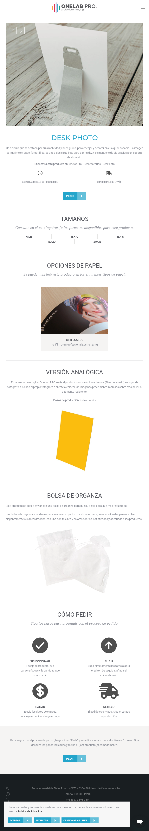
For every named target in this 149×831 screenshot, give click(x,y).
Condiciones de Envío (109, 182)
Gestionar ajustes (75, 820)
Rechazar (42, 820)
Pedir (70, 195)
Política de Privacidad (30, 811)
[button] (13, 30)
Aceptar (15, 820)
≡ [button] (142, 7)
